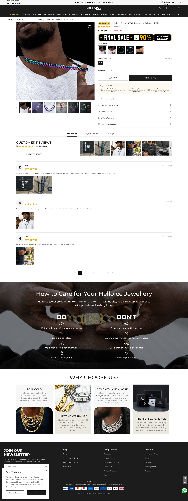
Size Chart (67, 467)
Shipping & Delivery (70, 458)
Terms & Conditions (111, 462)
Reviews (148, 462)
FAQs (65, 454)
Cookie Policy (11, 487)
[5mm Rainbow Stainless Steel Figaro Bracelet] (121, 50)
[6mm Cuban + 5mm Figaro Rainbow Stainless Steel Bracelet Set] (139, 50)
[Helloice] (94, 8)
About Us (107, 454)
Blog (105, 475)
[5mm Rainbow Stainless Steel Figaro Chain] (111, 50)
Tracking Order (150, 467)
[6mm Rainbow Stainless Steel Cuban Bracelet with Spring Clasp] (130, 50)
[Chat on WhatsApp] (184, 490)
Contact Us (108, 467)
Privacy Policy (109, 458)
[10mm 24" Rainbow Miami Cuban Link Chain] (102, 50)
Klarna (147, 458)
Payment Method (151, 454)
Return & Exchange (70, 462)
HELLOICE (92, 493)
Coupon (148, 471)
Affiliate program (110, 471)
